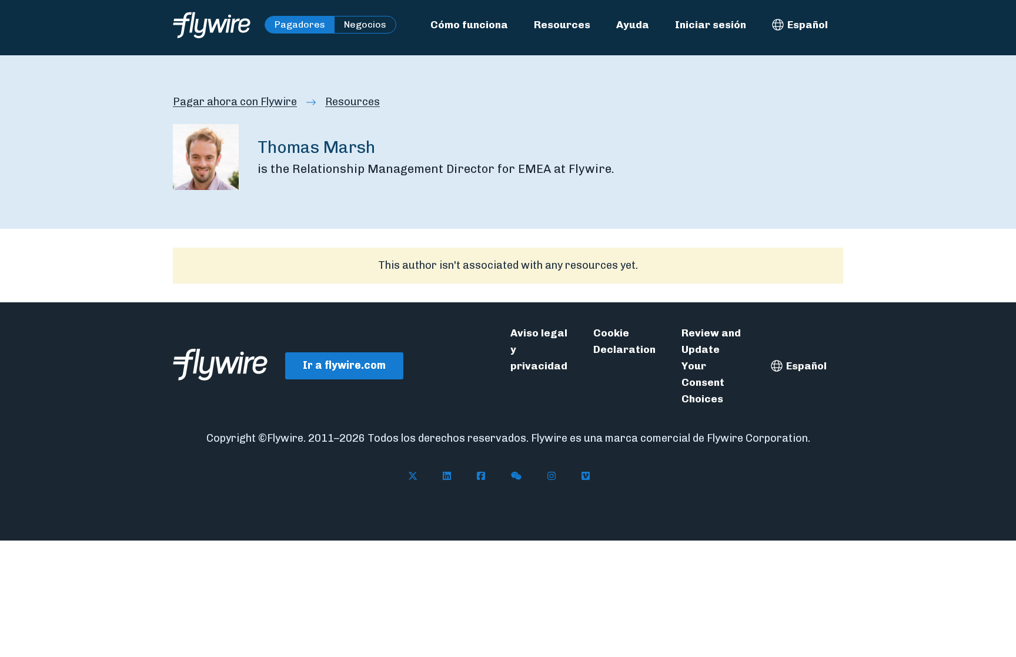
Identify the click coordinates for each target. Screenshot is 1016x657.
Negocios (365, 24)
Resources (562, 24)
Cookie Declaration (624, 340)
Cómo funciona (469, 24)
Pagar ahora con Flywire (235, 101)
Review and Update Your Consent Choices (711, 365)
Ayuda (632, 24)
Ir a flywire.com (344, 365)
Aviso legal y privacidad (538, 349)
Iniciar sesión (710, 24)
